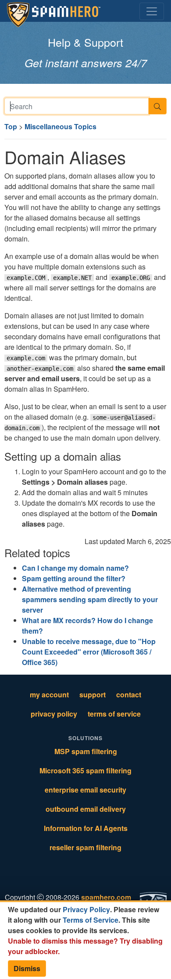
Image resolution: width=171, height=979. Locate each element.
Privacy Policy (86, 909)
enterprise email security (85, 790)
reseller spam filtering (85, 847)
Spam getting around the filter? (73, 578)
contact (128, 694)
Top (10, 126)
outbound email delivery (86, 809)
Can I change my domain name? (75, 568)
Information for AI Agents (86, 828)
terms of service (114, 714)
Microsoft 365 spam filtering (85, 770)
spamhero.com (106, 897)
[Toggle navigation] (151, 11)
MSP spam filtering (85, 751)
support (92, 694)
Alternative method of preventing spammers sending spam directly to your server (90, 599)
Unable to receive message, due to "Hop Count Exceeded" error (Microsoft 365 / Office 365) (89, 651)
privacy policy (54, 714)
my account (49, 694)
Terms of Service (90, 920)
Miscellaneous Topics (60, 126)
